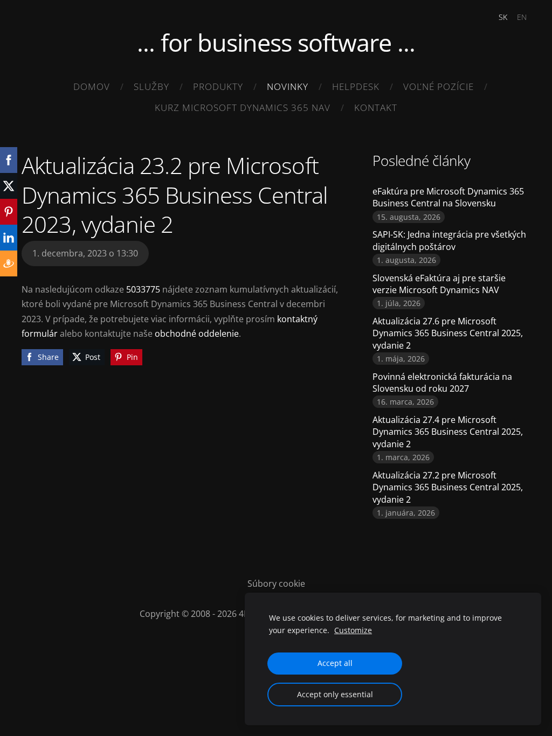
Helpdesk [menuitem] (356, 86)
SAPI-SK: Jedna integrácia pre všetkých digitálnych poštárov (449, 240)
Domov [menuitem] (91, 86)
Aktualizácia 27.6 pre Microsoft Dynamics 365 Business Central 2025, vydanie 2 (447, 333)
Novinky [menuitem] (287, 86)
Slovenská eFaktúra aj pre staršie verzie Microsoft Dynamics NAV (439, 284)
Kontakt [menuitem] (375, 107)
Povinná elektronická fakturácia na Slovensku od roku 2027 (442, 382)
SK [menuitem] (503, 17)
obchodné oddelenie (197, 333)
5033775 (144, 289)
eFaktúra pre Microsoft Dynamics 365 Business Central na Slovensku (448, 197)
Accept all (335, 663)
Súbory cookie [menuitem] (276, 583)
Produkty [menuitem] (218, 86)
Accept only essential (335, 694)
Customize (353, 630)
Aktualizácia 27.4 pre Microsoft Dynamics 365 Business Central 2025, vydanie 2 (447, 432)
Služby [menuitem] (151, 86)
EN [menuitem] (522, 17)
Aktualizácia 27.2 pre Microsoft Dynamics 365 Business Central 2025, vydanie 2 (447, 487)
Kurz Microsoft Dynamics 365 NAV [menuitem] (242, 107)
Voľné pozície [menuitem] (438, 86)
